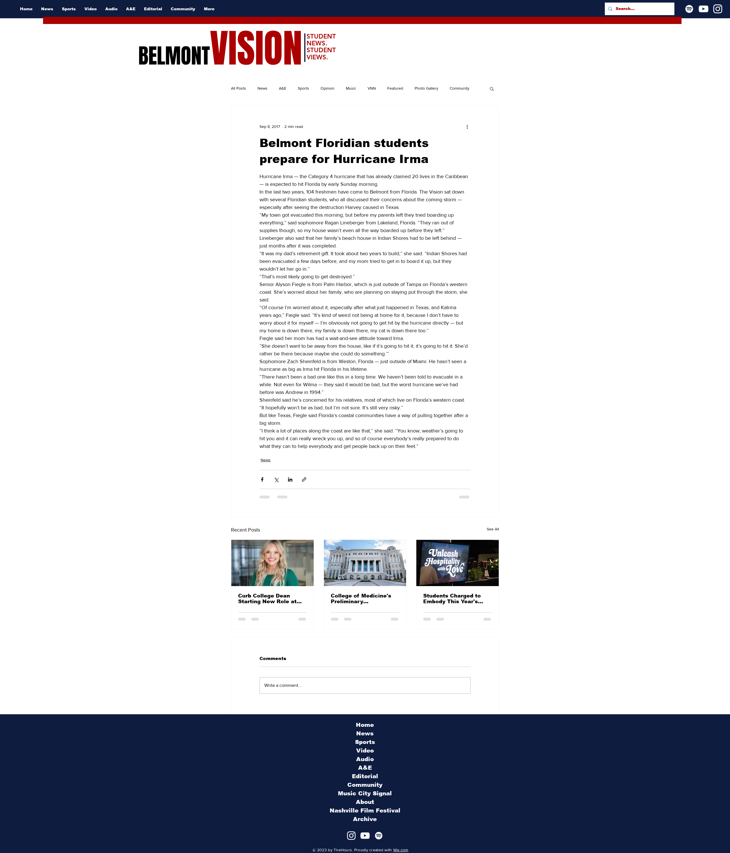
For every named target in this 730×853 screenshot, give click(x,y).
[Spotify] (689, 9)
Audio (365, 759)
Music (351, 88)
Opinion (327, 88)
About (365, 802)
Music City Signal (365, 793)
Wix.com (400, 850)
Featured (395, 88)
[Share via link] (304, 479)
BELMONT (174, 56)
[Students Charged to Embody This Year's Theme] (457, 563)
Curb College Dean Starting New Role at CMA (267, 598)
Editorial (365, 776)
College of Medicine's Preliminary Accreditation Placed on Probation (364, 598)
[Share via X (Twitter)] (276, 479)
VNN (372, 88)
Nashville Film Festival (365, 810)
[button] (491, 88)
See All (493, 529)
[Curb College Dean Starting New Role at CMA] (272, 563)
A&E (282, 88)
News (262, 88)
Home (365, 725)
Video (365, 750)
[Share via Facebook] (262, 479)
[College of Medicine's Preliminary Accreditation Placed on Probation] (365, 563)
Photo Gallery (426, 88)
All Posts (238, 88)
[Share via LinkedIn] (290, 479)
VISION (256, 48)
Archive (365, 819)
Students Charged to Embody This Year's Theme (452, 598)
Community (459, 88)
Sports (303, 88)
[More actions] (467, 126)
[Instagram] (718, 9)
